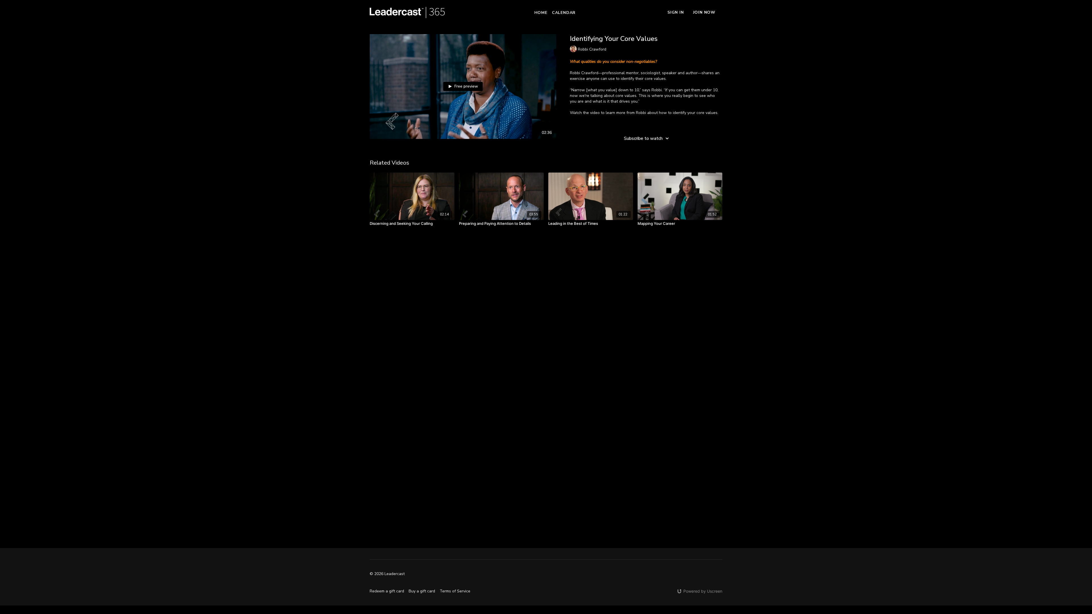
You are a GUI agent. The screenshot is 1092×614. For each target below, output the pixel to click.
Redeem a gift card (387, 591)
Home (540, 12)
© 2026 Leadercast (387, 574)
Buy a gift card (422, 591)
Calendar (564, 12)
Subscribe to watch (643, 138)
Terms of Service (455, 591)
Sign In (675, 12)
